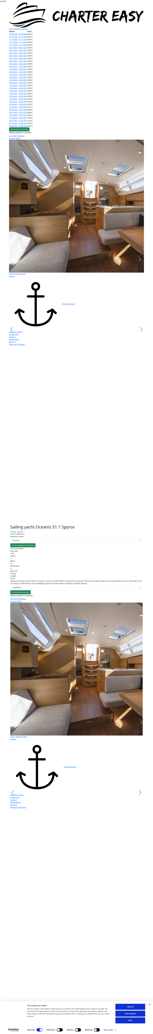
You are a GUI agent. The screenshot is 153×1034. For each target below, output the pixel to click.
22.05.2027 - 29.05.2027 (18, 99)
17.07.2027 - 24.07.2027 (18, 118)
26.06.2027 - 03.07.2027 (18, 110)
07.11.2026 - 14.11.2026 (18, 42)
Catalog (17, 29)
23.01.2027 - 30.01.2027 (18, 56)
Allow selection (130, 1013)
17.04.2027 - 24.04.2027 (18, 88)
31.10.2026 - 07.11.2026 (18, 39)
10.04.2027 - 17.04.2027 (18, 85)
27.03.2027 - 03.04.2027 (18, 80)
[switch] (60, 1030)
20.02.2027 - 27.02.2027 (18, 66)
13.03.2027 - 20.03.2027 (18, 75)
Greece (13, 531)
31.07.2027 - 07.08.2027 (18, 123)
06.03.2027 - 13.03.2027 (18, 72)
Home (11, 29)
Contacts (24, 29)
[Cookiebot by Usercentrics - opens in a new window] (13, 1030)
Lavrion (20, 531)
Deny (130, 1020)
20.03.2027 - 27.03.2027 (18, 77)
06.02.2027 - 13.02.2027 (18, 61)
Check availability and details (23, 545)
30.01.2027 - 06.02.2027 (18, 58)
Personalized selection (19, 129)
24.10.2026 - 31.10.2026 (18, 37)
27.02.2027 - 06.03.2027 (18, 69)
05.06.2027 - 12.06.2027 (18, 104)
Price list (15, 540)
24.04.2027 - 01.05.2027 (18, 91)
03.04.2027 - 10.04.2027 (18, 83)
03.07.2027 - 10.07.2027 (18, 112)
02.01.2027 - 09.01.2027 (18, 48)
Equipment (16, 587)
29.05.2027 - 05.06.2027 (18, 102)
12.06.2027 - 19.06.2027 (18, 107)
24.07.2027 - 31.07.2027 (18, 120)
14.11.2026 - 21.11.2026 (18, 45)
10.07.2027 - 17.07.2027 (18, 115)
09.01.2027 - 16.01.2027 (18, 50)
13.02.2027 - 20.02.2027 (18, 64)
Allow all (130, 1007)
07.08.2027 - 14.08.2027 (18, 126)
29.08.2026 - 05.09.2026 (18, 34)
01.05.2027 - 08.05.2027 (18, 93)
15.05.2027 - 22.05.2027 (18, 96)
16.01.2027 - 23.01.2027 (18, 53)
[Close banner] (150, 1004)
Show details (108, 1030)
